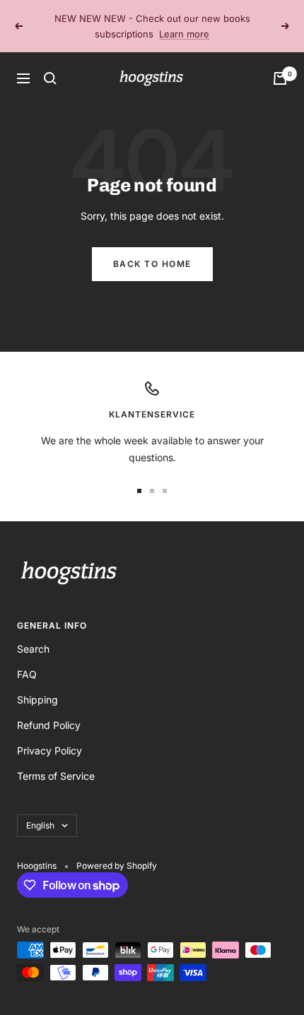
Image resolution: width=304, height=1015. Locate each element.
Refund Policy (49, 725)
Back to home (152, 264)
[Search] (50, 78)
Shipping (37, 700)
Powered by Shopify (116, 865)
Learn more (184, 34)
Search (33, 649)
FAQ (27, 674)
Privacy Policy (49, 750)
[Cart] (280, 78)
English (40, 825)
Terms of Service (56, 776)
